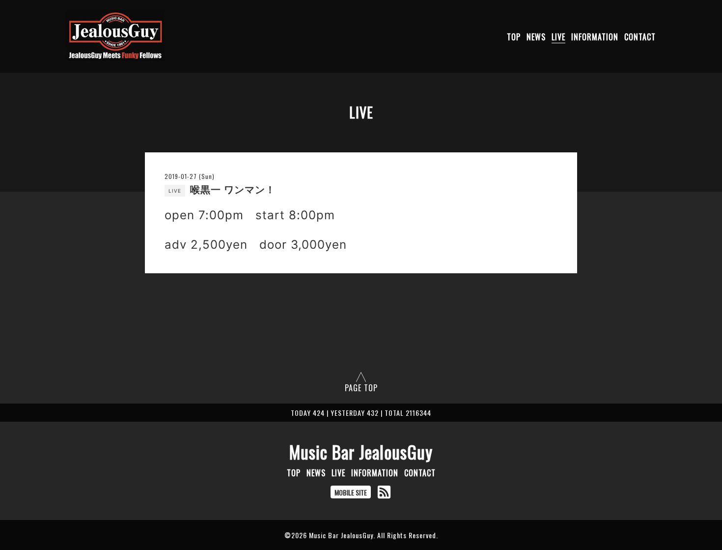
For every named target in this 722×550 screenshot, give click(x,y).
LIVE (558, 37)
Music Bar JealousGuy (361, 451)
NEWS (536, 37)
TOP (514, 37)
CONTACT (640, 37)
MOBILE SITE (350, 492)
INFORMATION (594, 37)
